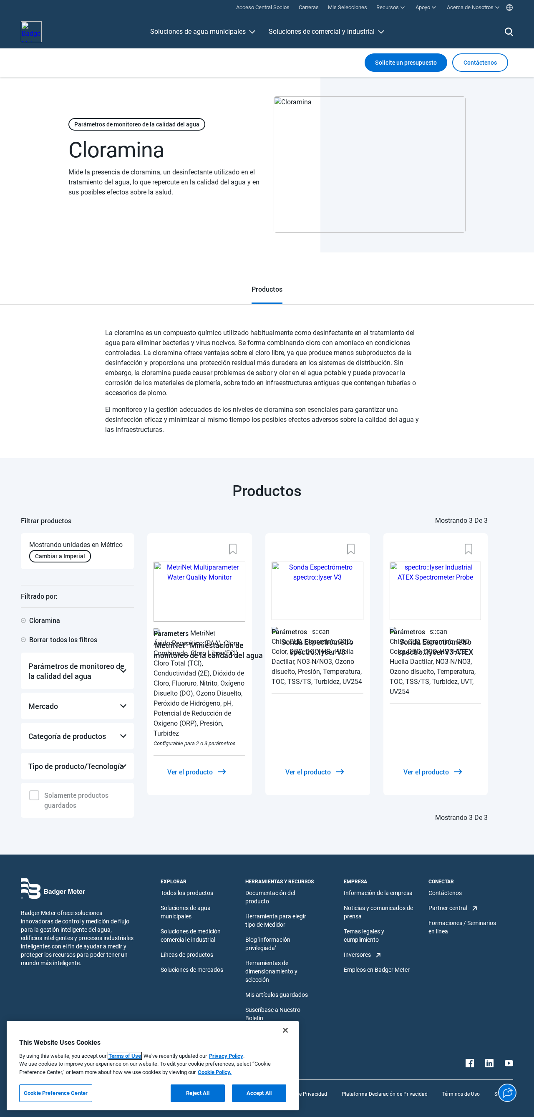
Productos (267, 289)
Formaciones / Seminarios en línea (462, 927)
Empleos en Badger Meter (377, 969)
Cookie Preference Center (56, 1093)
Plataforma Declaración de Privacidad (385, 1094)
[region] (153, 1065)
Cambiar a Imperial (60, 556)
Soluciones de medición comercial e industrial (191, 935)
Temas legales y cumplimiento (364, 935)
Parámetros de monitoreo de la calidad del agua (136, 124)
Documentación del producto (270, 897)
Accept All (259, 1093)
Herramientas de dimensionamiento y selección (271, 971)
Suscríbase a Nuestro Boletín (272, 1013)
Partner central (447, 908)
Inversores (357, 954)
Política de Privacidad (302, 1094)
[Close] (285, 1030)
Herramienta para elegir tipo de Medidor (275, 920)
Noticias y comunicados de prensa (378, 912)
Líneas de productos (187, 954)
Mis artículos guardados (276, 994)
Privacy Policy (226, 1056)
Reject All (197, 1093)
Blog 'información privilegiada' (267, 943)
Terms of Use (124, 1056)
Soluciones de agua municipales (198, 31)
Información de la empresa (378, 893)
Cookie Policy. (215, 1072)
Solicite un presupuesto (406, 62)
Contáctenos (445, 893)
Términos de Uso (461, 1094)
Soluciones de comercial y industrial (322, 31)
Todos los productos (187, 893)
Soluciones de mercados (192, 969)
